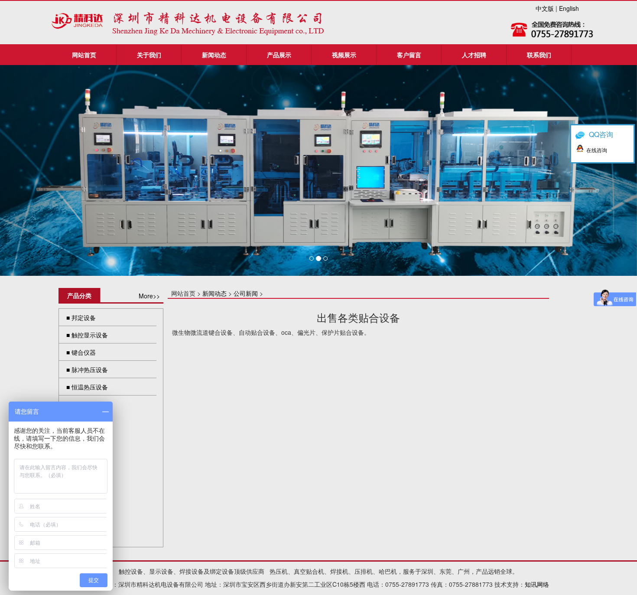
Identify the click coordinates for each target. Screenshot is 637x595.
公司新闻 (246, 293)
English (569, 8)
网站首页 (84, 54)
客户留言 (409, 54)
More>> (149, 295)
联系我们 (539, 54)
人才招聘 (474, 54)
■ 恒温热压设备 (87, 386)
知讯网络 (537, 584)
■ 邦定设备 (81, 317)
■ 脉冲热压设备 (87, 369)
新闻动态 (214, 54)
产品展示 (279, 54)
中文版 (545, 8)
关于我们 (149, 54)
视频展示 (344, 54)
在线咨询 (596, 150)
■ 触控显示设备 (87, 334)
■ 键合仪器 (81, 352)
